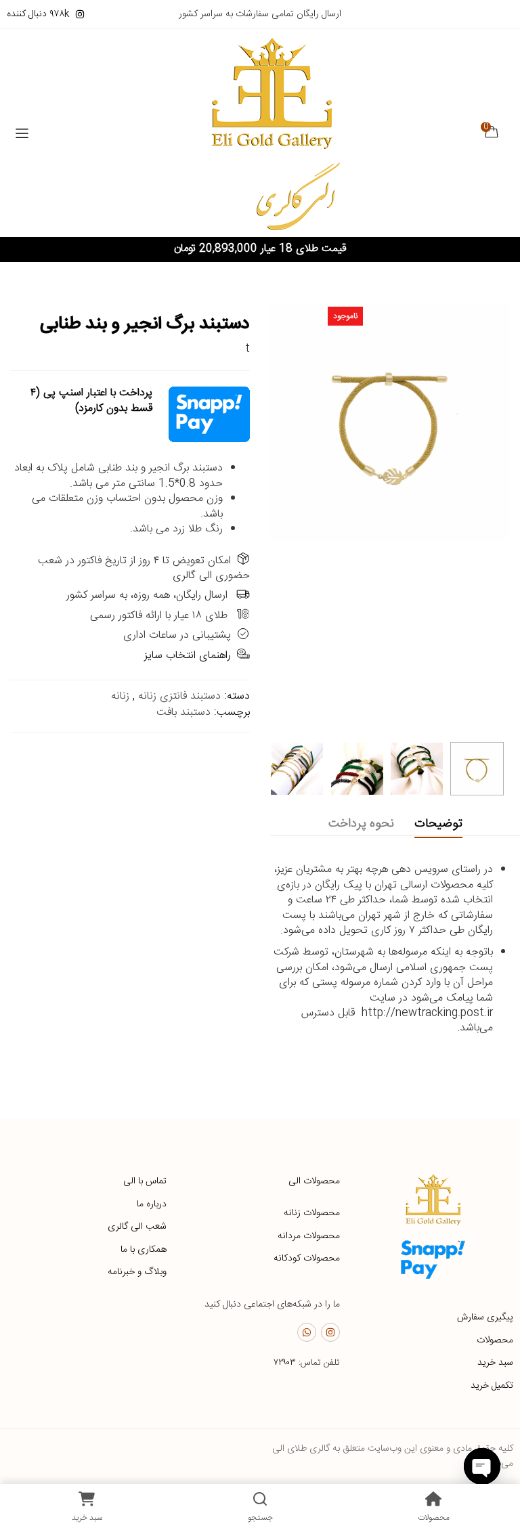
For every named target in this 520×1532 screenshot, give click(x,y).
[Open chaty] (482, 1466)
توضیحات (438, 824)
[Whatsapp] (306, 1332)
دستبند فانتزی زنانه (179, 696)
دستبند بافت (183, 712)
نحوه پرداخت (361, 824)
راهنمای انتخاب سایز (187, 656)
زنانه (120, 696)
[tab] (438, 824)
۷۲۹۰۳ (285, 1362)
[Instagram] (330, 1332)
